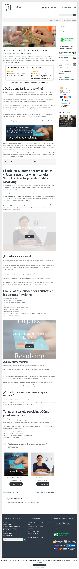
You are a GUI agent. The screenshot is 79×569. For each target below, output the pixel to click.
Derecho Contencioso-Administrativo (13, 530)
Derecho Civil (6, 522)
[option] (67, 121)
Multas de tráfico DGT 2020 (10, 492)
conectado (20, 502)
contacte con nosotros (14, 62)
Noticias (55, 20)
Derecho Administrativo (9, 528)
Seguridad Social (7, 535)
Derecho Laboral (7, 533)
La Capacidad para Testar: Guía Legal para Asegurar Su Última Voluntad (67, 123)
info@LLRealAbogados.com (35, 537)
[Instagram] (52, 8)
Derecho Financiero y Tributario (11, 531)
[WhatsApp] (55, 8)
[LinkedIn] (49, 8)
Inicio (51, 20)
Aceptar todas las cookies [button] (40, 564)
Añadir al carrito (16, 484)
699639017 (34, 533)
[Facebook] (43, 8)
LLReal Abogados (26, 53)
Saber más (29, 236)
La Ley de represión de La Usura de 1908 (13, 196)
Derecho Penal (7, 524)
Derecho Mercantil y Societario (11, 526)
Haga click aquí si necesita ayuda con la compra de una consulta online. (66, 79)
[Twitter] (46, 8)
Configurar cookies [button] (39, 567)
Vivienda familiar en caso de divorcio (46, 492)
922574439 (36, 531)
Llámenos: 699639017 (68, 8)
